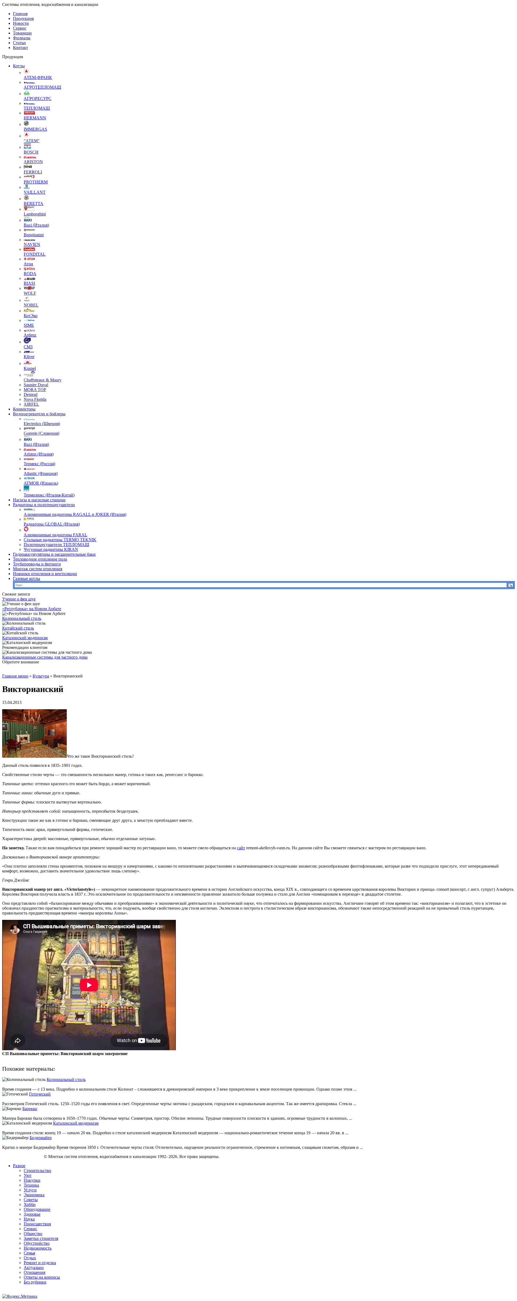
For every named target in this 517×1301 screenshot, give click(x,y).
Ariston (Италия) (39, 454)
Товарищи (22, 33)
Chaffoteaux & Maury (42, 380)
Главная (20, 13)
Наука (29, 1219)
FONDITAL (35, 254)
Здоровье (32, 1214)
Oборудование (37, 1209)
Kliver (29, 356)
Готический (40, 1094)
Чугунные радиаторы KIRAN (51, 549)
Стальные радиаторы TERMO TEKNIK (60, 539)
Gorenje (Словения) (41, 433)
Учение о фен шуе (19, 599)
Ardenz (30, 335)
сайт (241, 848)
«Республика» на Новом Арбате (31, 608)
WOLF (30, 293)
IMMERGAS (35, 129)
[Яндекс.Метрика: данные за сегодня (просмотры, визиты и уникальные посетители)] (19, 1296)
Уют (28, 1175)
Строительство (37, 1170)
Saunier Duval (36, 384)
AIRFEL (31, 404)
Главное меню (15, 676)
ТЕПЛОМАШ (37, 108)
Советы (31, 1199)
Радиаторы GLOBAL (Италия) (52, 524)
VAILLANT (35, 192)
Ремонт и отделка (40, 1262)
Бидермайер (41, 1137)
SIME (29, 325)
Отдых (30, 1257)
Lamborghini (35, 214)
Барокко (29, 1108)
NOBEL (31, 305)
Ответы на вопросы (42, 1277)
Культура (41, 676)
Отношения (34, 1272)
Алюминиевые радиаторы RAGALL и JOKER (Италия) (75, 514)
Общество (33, 1233)
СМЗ (28, 347)
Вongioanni (34, 234)
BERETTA (33, 203)
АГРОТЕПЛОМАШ (42, 87)
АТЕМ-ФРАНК (38, 77)
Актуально (34, 1267)
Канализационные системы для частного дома (45, 657)
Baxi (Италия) (36, 225)
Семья (29, 1253)
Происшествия (37, 1224)
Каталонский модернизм (25, 637)
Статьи (19, 42)
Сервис (19, 28)
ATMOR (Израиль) (41, 483)
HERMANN (35, 118)
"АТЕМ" (32, 140)
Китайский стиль (18, 628)
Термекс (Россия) (39, 463)
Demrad (30, 394)
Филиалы (21, 38)
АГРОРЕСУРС (37, 98)
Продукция (23, 18)
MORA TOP (35, 389)
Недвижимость (37, 1248)
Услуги (30, 1190)
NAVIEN (32, 244)
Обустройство (37, 1243)
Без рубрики (35, 1282)
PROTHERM (36, 182)
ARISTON (33, 161)
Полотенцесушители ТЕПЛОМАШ (56, 544)
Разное (19, 1165)
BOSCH (31, 152)
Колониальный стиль (21, 618)
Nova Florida (35, 399)
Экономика (34, 1194)
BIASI (29, 283)
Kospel (30, 368)
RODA (30, 273)
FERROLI (33, 172)
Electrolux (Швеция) (42, 423)
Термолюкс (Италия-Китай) (49, 495)
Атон (28, 264)
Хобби (30, 1204)
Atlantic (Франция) (41, 473)
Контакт (20, 47)
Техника (31, 1185)
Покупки (32, 1180)
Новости (21, 23)
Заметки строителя (41, 1238)
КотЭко (30, 315)
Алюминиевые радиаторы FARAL (55, 535)
